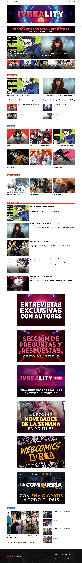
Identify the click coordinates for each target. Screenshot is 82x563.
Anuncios (9, 63)
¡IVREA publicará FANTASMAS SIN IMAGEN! (40, 145)
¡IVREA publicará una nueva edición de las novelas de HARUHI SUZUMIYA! (16, 146)
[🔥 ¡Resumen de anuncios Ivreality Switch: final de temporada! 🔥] (23, 522)
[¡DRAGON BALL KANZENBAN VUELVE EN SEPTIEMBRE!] (68, 64)
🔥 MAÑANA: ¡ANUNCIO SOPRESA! (60, 104)
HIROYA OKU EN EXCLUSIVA (36, 194)
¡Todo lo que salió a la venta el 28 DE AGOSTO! (58, 96)
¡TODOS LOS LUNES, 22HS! (58, 537)
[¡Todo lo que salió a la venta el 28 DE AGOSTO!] (58, 47)
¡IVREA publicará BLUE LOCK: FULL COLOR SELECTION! (63, 146)
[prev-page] (7, 121)
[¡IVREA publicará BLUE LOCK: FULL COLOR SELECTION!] (64, 136)
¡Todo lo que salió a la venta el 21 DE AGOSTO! (62, 113)
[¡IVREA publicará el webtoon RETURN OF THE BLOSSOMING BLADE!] (64, 157)
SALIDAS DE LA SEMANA (12, 51)
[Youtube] (74, 2)
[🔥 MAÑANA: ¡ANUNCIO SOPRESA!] (27, 64)
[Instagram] (67, 2)
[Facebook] (59, 558)
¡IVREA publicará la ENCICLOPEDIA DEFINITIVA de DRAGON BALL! (17, 166)
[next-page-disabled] (9, 198)
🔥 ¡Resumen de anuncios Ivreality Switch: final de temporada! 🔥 (23, 536)
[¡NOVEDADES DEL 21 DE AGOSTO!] (18, 283)
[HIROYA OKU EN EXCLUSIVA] (41, 185)
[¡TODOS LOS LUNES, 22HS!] (47, 539)
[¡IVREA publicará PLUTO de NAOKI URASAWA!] (41, 157)
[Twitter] (73, 2)
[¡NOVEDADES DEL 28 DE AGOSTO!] (41, 64)
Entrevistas (9, 192)
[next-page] (9, 121)
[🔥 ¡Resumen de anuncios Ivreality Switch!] (47, 531)
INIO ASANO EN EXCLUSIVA (59, 194)
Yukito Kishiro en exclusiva (13, 194)
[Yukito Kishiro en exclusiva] (18, 185)
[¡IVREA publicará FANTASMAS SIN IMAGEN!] (41, 136)
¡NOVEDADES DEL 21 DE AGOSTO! (41, 276)
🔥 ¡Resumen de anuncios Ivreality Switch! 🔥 (62, 511)
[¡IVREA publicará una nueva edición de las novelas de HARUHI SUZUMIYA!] (13, 64)
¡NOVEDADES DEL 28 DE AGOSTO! (24, 113)
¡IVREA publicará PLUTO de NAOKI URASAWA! (40, 166)
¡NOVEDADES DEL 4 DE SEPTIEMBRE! (18, 96)
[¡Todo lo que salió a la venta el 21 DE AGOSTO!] (54, 64)
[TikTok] (69, 2)
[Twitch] (71, 2)
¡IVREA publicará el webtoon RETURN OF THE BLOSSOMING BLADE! (63, 166)
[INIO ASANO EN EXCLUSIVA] (64, 185)
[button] (73, 24)
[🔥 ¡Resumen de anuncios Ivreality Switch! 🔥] (47, 514)
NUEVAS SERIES (32, 143)
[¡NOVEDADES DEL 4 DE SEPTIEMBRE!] (24, 47)
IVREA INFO (9, 539)
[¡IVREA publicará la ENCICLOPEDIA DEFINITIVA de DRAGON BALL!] (18, 157)
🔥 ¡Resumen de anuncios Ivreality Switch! (61, 528)
